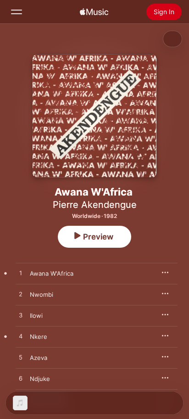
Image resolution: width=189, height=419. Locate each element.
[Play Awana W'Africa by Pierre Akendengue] (20, 273)
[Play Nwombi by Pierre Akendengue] (20, 294)
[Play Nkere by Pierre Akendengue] (20, 336)
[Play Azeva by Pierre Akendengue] (20, 358)
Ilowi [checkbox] (36, 315)
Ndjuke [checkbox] (40, 378)
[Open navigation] (16, 12)
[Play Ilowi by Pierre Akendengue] (20, 315)
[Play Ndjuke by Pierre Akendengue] (20, 379)
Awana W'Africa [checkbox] (51, 273)
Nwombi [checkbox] (41, 294)
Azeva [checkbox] (38, 357)
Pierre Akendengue (95, 204)
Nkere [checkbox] (38, 336)
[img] (94, 12)
